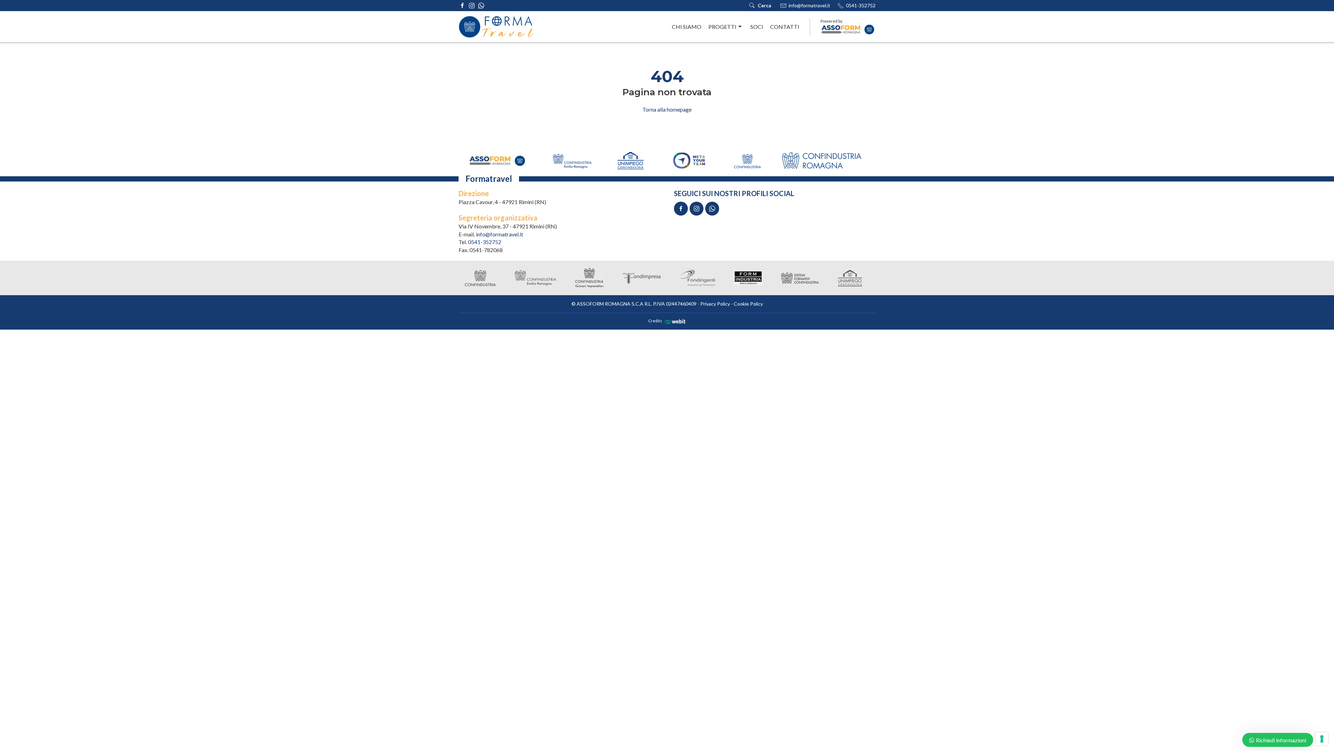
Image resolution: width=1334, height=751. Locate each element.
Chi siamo (686, 26)
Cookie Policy (748, 304)
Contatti (784, 26)
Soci (756, 26)
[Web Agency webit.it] (674, 321)
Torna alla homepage (667, 109)
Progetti (722, 26)
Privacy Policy (715, 304)
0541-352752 (860, 5)
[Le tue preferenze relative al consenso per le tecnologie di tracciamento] (1321, 738)
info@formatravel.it (809, 5)
